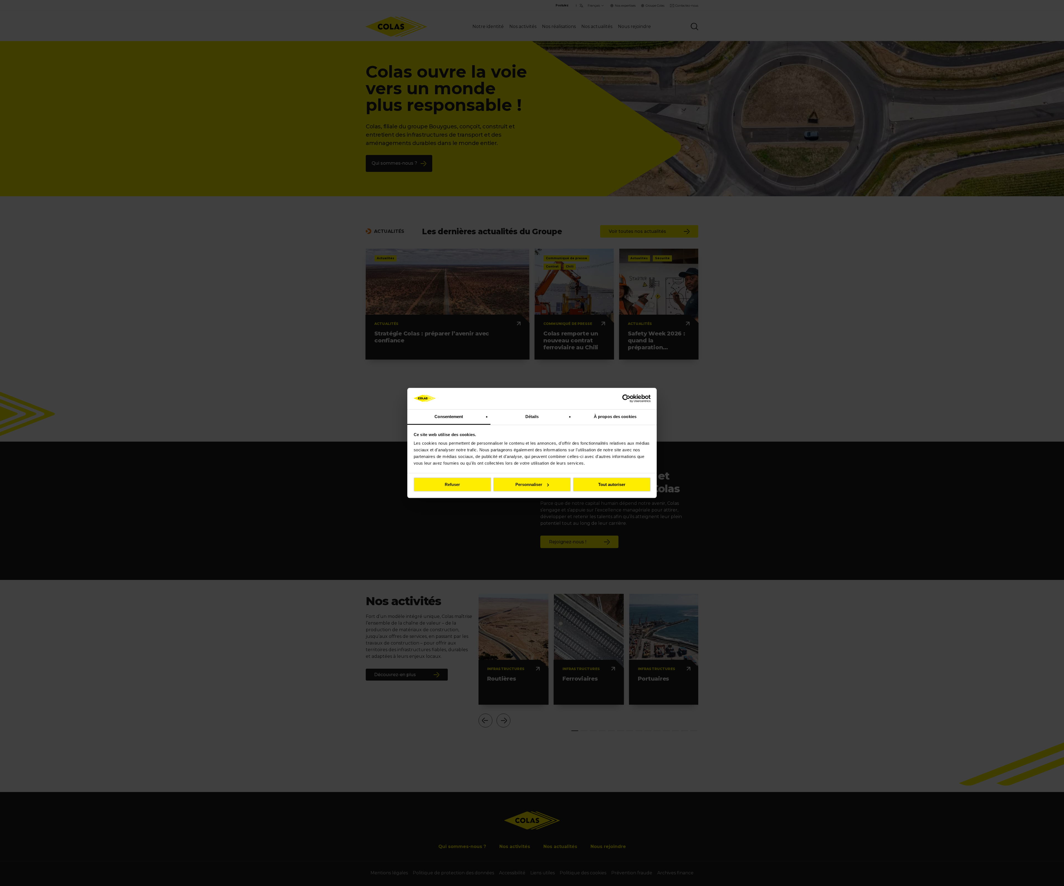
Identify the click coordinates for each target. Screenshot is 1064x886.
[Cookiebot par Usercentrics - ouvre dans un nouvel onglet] (626, 398)
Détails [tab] (532, 416)
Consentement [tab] (448, 416)
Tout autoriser (611, 484)
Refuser (452, 484)
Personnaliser (528, 484)
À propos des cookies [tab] (615, 416)
